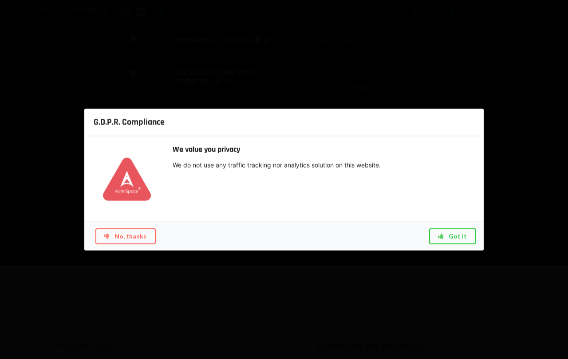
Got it (457, 235)
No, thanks (129, 235)
